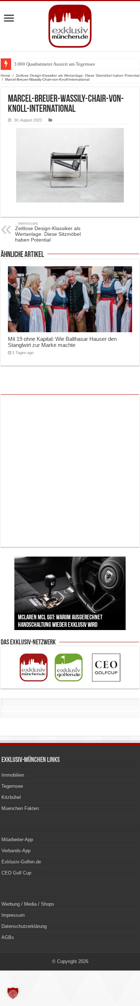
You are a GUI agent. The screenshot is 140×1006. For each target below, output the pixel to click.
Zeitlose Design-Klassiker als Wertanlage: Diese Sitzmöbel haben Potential (77, 75)
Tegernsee (12, 786)
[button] (13, 993)
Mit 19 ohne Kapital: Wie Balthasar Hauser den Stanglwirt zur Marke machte (62, 342)
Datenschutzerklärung (24, 926)
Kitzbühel (11, 797)
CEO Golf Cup (16, 873)
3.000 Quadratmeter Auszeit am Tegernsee (54, 64)
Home (5, 75)
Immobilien (12, 775)
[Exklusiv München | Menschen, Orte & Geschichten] (70, 26)
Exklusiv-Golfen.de (21, 861)
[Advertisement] (70, 472)
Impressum (13, 915)
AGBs (7, 937)
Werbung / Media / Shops (27, 904)
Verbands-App (16, 850)
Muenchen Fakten (20, 808)
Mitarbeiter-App (17, 839)
